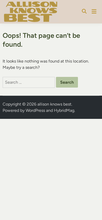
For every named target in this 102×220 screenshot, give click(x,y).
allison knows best (54, 104)
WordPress (35, 110)
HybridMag (64, 110)
